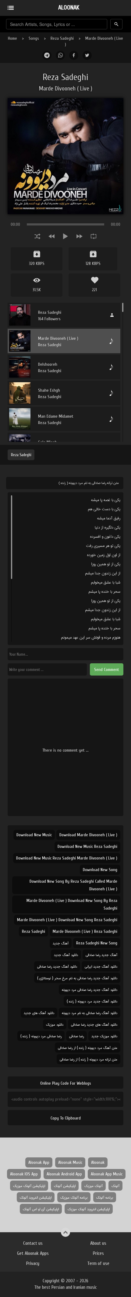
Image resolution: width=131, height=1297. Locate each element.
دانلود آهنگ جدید (66, 954)
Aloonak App (38, 1162)
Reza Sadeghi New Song (96, 943)
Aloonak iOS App (24, 1174)
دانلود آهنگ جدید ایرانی (101, 966)
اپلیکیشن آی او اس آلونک (41, 1208)
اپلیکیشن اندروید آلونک (35, 1197)
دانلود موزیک (54, 1024)
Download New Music (34, 834)
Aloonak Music (70, 1162)
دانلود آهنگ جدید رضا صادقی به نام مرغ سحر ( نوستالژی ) (77, 977)
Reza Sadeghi (62, 38)
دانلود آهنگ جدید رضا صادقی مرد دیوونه (89, 989)
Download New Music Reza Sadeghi (87, 846)
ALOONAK (68, 7)
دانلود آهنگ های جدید (39, 1012)
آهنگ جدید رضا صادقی (101, 954)
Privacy (32, 1263)
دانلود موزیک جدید (104, 1036)
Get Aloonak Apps (33, 1253)
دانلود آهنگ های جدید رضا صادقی (94, 1024)
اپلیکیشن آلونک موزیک (29, 1185)
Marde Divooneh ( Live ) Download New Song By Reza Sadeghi (72, 904)
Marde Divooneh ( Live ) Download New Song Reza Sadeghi (67, 919)
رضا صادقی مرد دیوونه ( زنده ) (41, 1036)
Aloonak (97, 1162)
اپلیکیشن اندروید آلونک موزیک (89, 1208)
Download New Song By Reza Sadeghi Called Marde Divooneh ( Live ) (73, 885)
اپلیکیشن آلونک (65, 1185)
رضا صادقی (76, 1036)
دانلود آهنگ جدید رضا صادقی (57, 966)
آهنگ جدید (61, 943)
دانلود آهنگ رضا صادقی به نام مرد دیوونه (89, 1012)
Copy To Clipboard (66, 1118)
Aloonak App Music (106, 1174)
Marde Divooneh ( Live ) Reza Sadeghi (85, 931)
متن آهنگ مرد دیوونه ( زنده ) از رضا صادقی (87, 1047)
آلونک (115, 1185)
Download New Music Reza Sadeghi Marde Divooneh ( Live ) (66, 858)
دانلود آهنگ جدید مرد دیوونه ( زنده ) (92, 1001)
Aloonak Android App (64, 1174)
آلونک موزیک (93, 1185)
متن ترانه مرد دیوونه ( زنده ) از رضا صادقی (88, 1059)
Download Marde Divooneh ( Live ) (88, 834)
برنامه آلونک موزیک (73, 1197)
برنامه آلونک (104, 1197)
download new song (100, 869)
